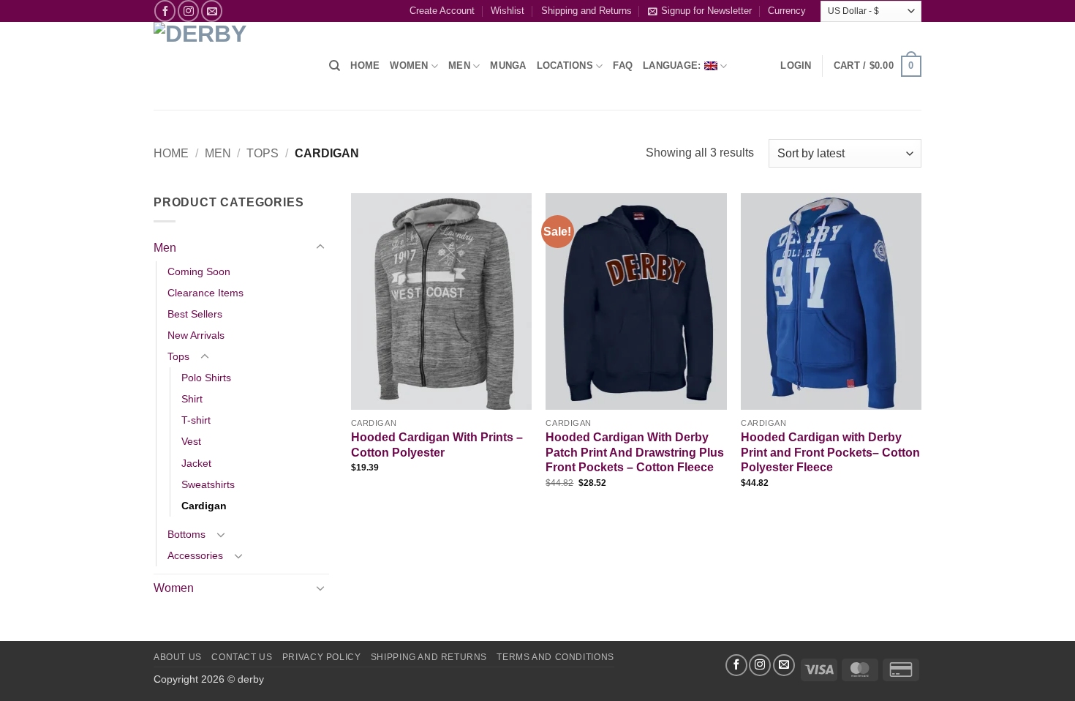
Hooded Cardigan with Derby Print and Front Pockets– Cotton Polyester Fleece (830, 452)
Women (409, 65)
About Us (178, 657)
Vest (191, 441)
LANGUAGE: (673, 65)
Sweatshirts (208, 484)
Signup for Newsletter (706, 10)
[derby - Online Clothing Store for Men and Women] (230, 66)
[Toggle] (320, 247)
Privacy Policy (321, 657)
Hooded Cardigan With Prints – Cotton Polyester (437, 445)
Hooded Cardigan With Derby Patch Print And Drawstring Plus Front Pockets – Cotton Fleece (635, 452)
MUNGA (508, 65)
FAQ (623, 65)
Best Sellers (194, 314)
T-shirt (196, 420)
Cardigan (204, 505)
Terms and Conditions (555, 657)
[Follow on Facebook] (165, 10)
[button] (795, 65)
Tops (262, 153)
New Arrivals (196, 335)
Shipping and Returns (586, 10)
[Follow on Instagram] (188, 10)
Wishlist (507, 10)
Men (218, 153)
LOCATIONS (565, 65)
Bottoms (186, 534)
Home (171, 153)
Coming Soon (198, 271)
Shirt (192, 399)
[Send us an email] (211, 10)
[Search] (334, 66)
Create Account (442, 10)
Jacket (196, 463)
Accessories (195, 555)
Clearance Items (205, 293)
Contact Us (241, 657)
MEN (459, 65)
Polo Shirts (206, 377)
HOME (365, 65)
